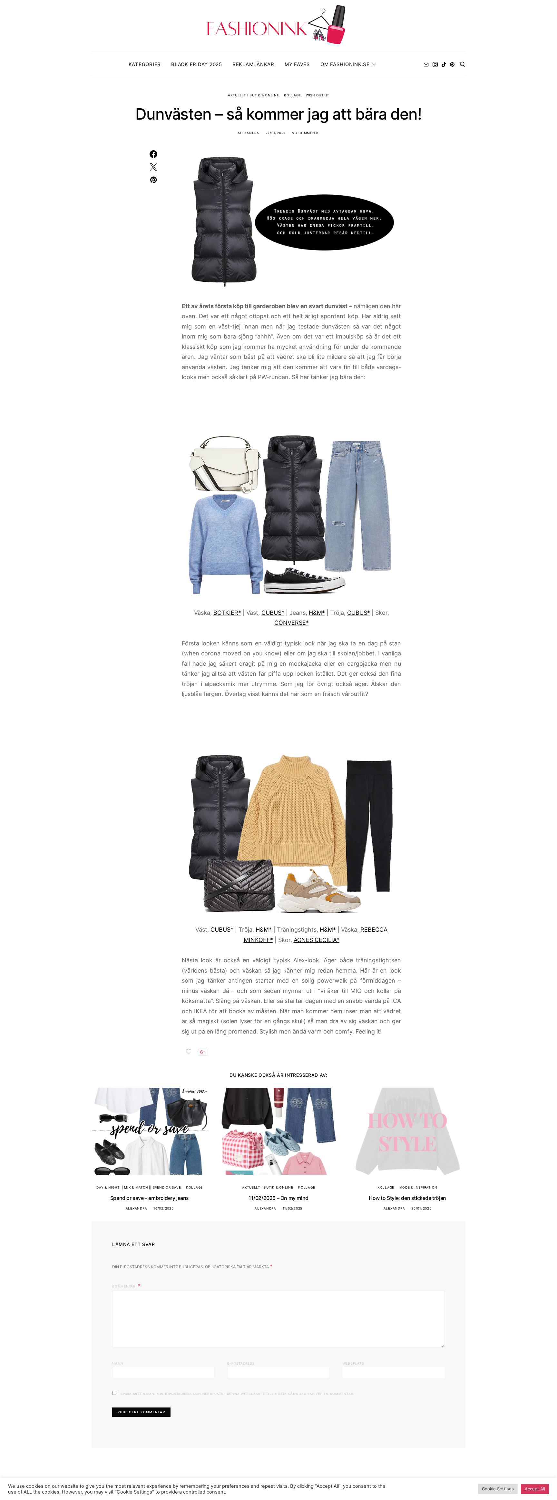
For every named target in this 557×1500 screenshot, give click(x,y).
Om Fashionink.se (345, 64)
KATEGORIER (145, 64)
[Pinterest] (452, 64)
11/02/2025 (293, 1208)
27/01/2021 (276, 133)
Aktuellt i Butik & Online (253, 95)
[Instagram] (435, 64)
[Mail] (426, 64)
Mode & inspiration (418, 1187)
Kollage (292, 95)
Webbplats (353, 1363)
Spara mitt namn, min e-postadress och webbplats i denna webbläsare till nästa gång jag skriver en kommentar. (237, 1394)
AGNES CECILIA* (316, 939)
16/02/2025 (163, 1208)
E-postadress (240, 1363)
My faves (297, 64)
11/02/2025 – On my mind (278, 1198)
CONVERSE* (291, 622)
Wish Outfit (317, 95)
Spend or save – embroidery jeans (149, 1198)
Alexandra (248, 133)
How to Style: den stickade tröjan (407, 1198)
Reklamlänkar (253, 64)
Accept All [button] (535, 1488)
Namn (117, 1363)
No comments (305, 133)
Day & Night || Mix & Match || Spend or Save (138, 1187)
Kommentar (124, 1286)
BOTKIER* (227, 612)
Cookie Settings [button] (498, 1488)
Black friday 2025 (196, 64)
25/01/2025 (421, 1208)
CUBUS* (272, 612)
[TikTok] (443, 64)
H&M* (317, 612)
